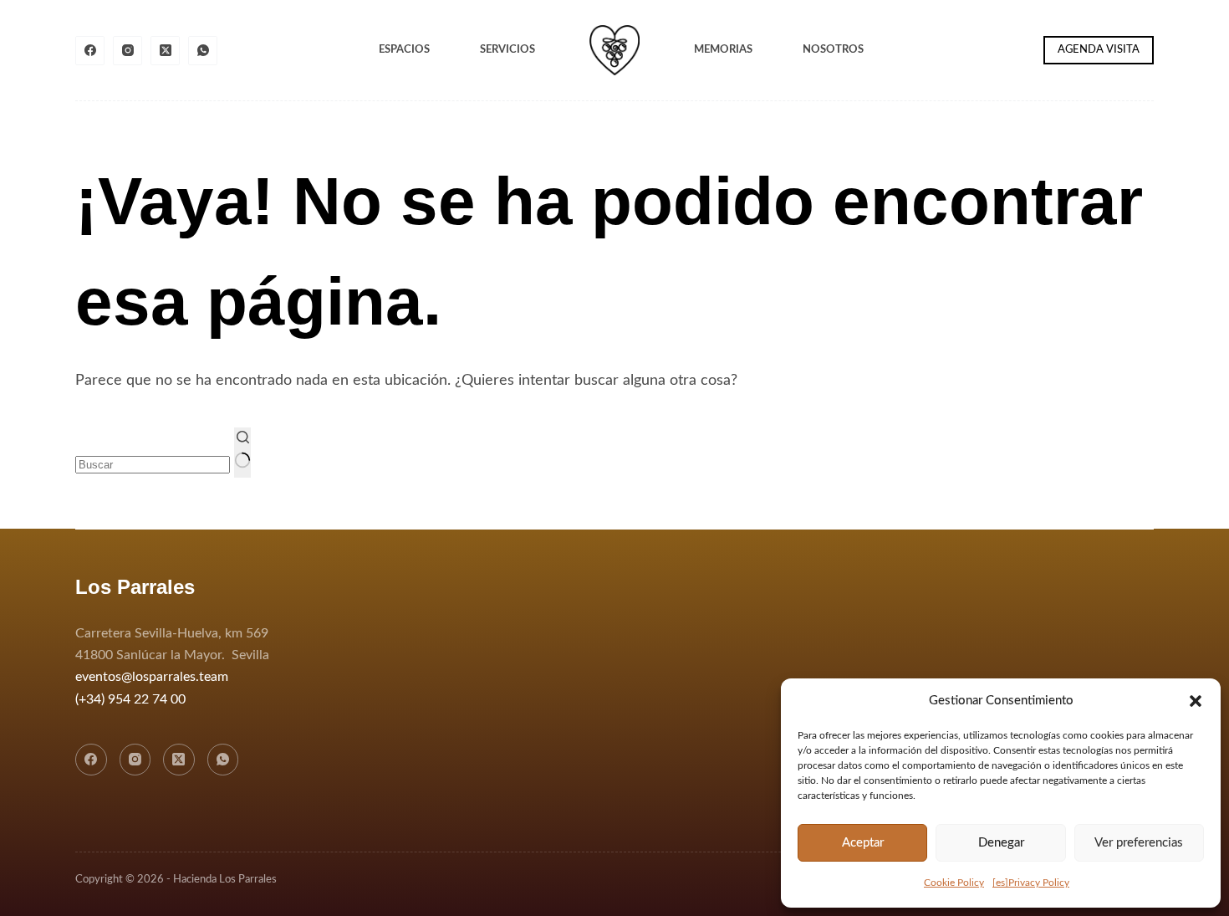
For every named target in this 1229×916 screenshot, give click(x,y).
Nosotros (833, 49)
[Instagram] (127, 50)
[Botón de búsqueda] (242, 452)
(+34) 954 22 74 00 (130, 699)
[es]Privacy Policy (1030, 883)
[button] (1195, 701)
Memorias (723, 49)
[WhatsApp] (202, 50)
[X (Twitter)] (165, 50)
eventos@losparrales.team (151, 676)
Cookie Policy (954, 883)
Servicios (507, 49)
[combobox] (152, 464)
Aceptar (863, 843)
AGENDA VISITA (1099, 49)
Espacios (404, 49)
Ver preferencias (1138, 843)
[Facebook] (90, 50)
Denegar (1001, 843)
